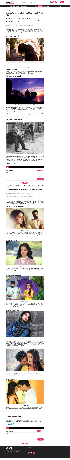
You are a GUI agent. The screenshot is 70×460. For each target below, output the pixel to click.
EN (61, 2)
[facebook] (51, 2)
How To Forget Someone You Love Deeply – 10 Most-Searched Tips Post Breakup (20, 196)
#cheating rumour (26, 427)
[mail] (58, 2)
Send (41, 178)
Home (7, 10)
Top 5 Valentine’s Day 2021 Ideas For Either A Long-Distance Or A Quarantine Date (20, 23)
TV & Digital (46, 6)
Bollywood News (16, 6)
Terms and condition (31, 448)
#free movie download (22, 2)
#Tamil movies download (32, 2)
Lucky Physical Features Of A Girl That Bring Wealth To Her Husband (18, 193)
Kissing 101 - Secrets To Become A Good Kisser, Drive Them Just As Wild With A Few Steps (22, 27)
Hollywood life (24, 6)
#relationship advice (14, 167)
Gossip (30, 6)
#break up (20, 427)
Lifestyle (10, 10)
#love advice (32, 427)
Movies (10, 6)
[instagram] (56, 2)
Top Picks (35, 6)
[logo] (10, 2)
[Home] (7, 6)
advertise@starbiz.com (10, 452)
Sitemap (29, 450)
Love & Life (40, 6)
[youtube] (53, 2)
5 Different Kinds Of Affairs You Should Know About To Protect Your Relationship (20, 25)
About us (29, 447)
